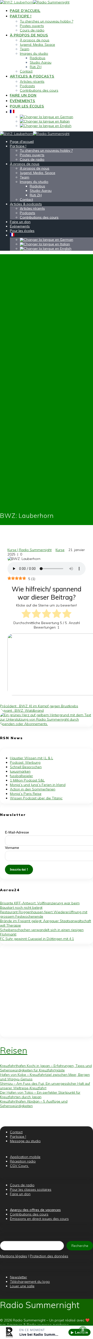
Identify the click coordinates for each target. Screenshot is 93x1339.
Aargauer (14, 1324)
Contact (26, 71)
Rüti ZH (35, 67)
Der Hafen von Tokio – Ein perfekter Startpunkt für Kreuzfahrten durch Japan (40, 1094)
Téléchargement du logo (30, 1281)
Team (24, 49)
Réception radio (23, 1161)
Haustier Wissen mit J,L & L (31, 758)
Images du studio (34, 53)
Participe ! (20, 16)
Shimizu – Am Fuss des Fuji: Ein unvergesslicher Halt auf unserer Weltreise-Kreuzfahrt (45, 1085)
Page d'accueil (25, 10)
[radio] (26, 614)
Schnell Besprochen (26, 767)
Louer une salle (22, 1286)
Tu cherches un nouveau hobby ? (46, 21)
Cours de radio (32, 30)
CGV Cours (19, 1165)
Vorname (12, 848)
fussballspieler (21, 776)
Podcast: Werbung (25, 762)
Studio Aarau (40, 62)
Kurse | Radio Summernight (29, 550)
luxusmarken (20, 771)
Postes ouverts (32, 26)
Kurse (60, 550)
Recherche (79, 1246)
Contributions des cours (39, 90)
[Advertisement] (46, 990)
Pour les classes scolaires (30, 1189)
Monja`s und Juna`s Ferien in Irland (37, 785)
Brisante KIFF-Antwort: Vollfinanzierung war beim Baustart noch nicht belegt (40, 905)
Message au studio (25, 1141)
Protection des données (49, 1256)
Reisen (13, 1050)
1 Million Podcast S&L (27, 780)
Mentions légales (13, 1256)
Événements (22, 101)
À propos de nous (29, 35)
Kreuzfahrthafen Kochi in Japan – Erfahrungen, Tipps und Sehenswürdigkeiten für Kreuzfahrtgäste (46, 1067)
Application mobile (25, 1157)
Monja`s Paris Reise (25, 793)
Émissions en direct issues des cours (39, 1218)
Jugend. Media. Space (37, 44)
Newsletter (18, 1277)
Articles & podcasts (32, 76)
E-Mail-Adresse (17, 832)
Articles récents (32, 81)
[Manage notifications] (83, 1330)
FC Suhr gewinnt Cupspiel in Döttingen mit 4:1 (37, 938)
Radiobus (37, 58)
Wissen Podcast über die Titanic (36, 798)
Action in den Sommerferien (32, 789)
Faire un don (23, 95)
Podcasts (27, 86)
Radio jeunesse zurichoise (48, 1324)
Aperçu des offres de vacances (35, 1210)
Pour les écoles (27, 106)
